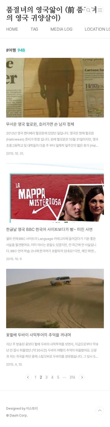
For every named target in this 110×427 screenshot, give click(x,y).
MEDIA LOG (61, 29)
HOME (12, 29)
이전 (28, 377)
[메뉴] (100, 10)
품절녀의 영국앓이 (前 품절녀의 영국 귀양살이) (51, 10)
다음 (82, 377)
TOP (100, 411)
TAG (34, 29)
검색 (88, 10)
